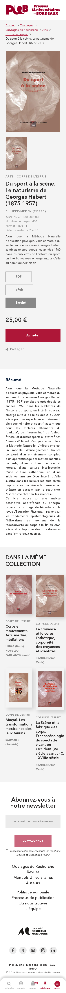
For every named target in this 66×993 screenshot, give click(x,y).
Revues (33, 872)
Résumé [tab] (13, 379)
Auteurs (33, 883)
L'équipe (33, 909)
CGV (52, 965)
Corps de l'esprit (32, 176)
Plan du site (16, 965)
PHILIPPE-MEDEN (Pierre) (26, 211)
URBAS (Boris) (15, 646)
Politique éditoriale (33, 892)
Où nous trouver (33, 903)
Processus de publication (33, 898)
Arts (10, 176)
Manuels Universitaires (33, 878)
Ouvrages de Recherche (33, 867)
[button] (57, 984)
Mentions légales (36, 965)
